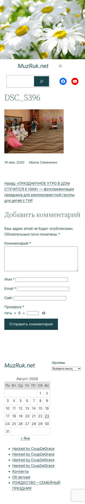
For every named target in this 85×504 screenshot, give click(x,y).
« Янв (25, 438)
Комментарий (17, 243)
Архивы (58, 362)
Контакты (20, 471)
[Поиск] (41, 81)
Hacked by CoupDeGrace (33, 449)
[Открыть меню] (60, 66)
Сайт (8, 298)
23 (47, 416)
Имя (9, 279)
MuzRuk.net (33, 66)
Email (10, 288)
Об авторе (21, 477)
